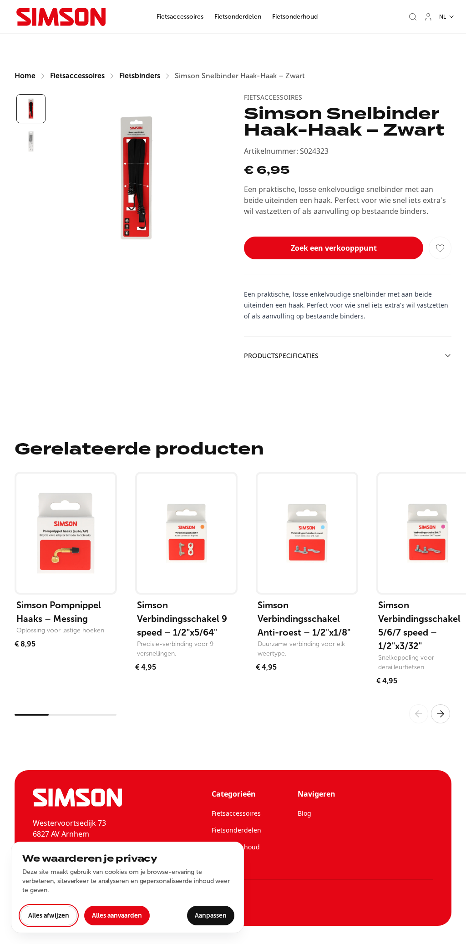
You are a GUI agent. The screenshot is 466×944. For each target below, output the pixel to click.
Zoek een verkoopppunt (334, 248)
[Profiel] (428, 17)
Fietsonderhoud (295, 16)
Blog (304, 813)
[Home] (61, 17)
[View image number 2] (31, 141)
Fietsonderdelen (237, 16)
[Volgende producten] (440, 714)
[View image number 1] (31, 108)
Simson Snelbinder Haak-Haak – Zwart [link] (240, 76)
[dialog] (127, 887)
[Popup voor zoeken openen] (412, 17)
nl (442, 16)
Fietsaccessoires (180, 16)
